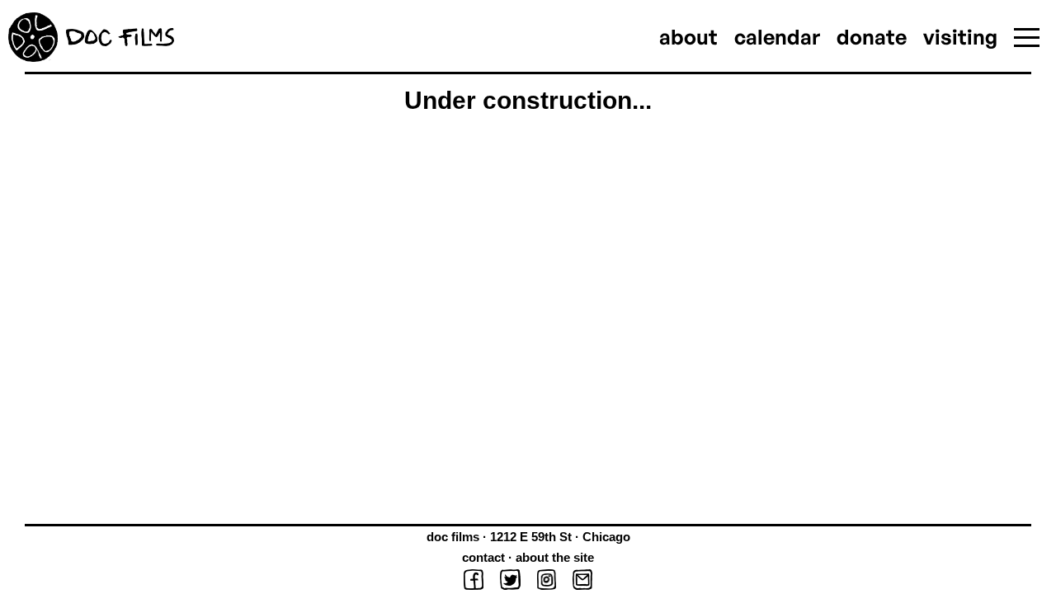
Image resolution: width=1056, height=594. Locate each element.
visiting (960, 37)
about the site (555, 557)
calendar (777, 37)
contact (483, 557)
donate (872, 37)
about (688, 37)
